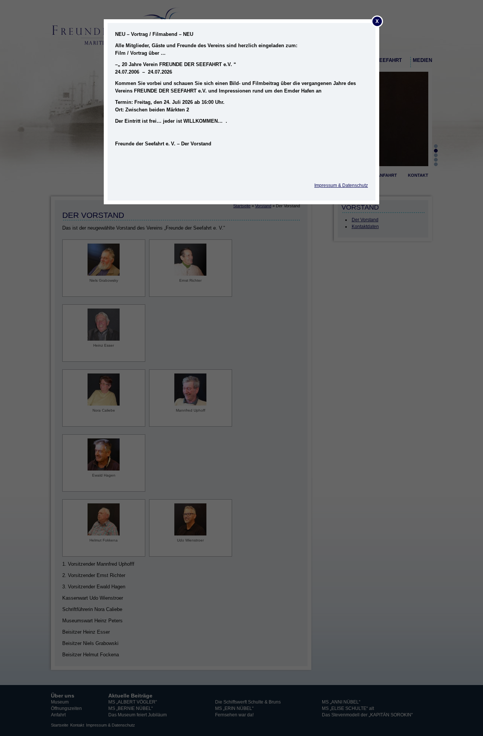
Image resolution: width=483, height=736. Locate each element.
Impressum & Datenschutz (341, 185)
